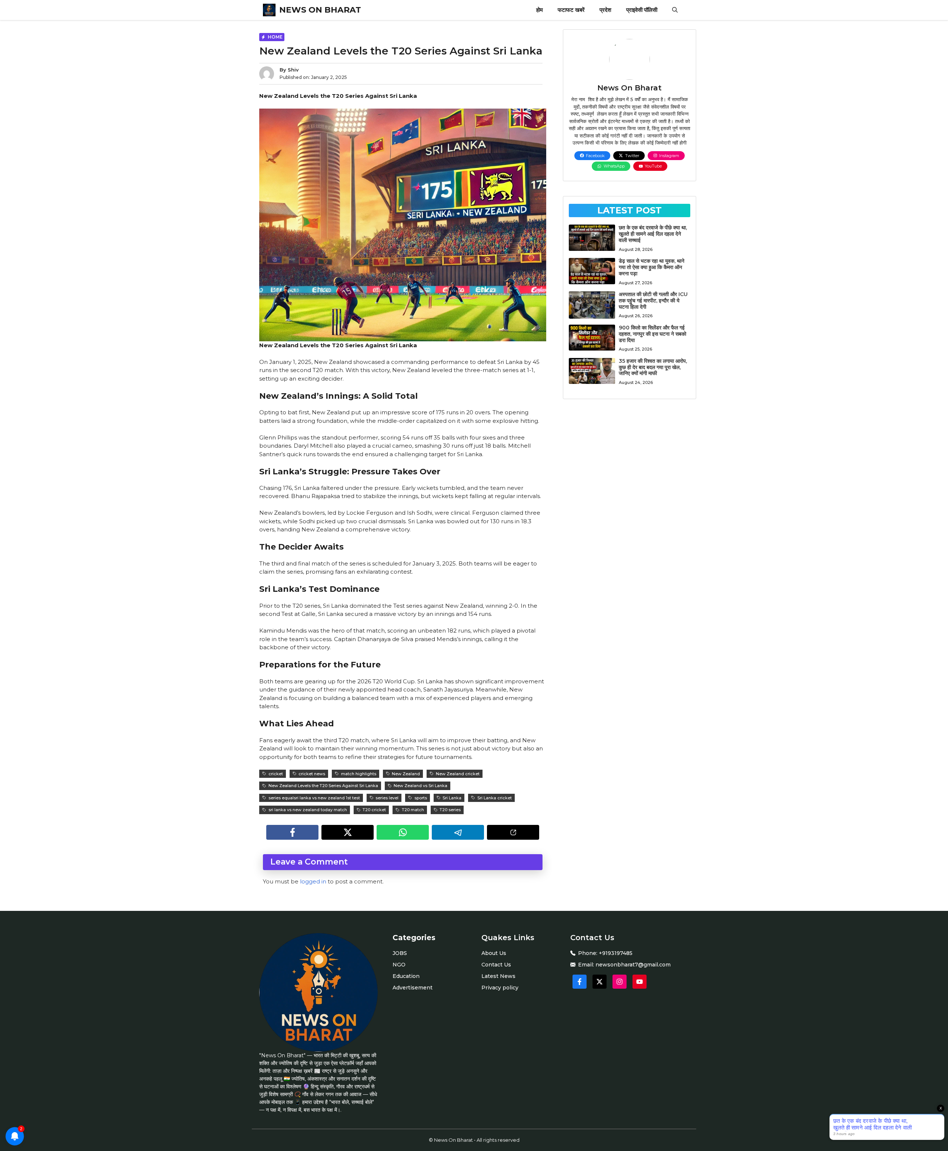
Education (406, 976)
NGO (399, 964)
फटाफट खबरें (571, 9)
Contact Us (496, 964)
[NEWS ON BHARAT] (269, 10)
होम (539, 9)
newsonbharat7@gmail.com (633, 964)
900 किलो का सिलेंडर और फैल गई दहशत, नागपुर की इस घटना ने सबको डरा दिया (652, 334)
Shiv (293, 70)
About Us (493, 953)
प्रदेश (605, 9)
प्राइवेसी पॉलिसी (641, 9)
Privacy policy (499, 987)
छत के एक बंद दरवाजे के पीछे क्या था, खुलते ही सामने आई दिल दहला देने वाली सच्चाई (653, 233)
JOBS (400, 953)
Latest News (498, 976)
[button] (675, 10)
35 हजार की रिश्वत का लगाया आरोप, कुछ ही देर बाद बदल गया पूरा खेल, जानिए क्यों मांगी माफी (653, 367)
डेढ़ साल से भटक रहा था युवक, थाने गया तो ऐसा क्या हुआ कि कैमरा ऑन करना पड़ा (651, 267)
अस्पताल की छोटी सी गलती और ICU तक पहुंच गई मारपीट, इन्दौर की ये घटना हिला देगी (653, 300)
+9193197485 (615, 953)
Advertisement (413, 987)
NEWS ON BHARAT (320, 10)
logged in (313, 881)
